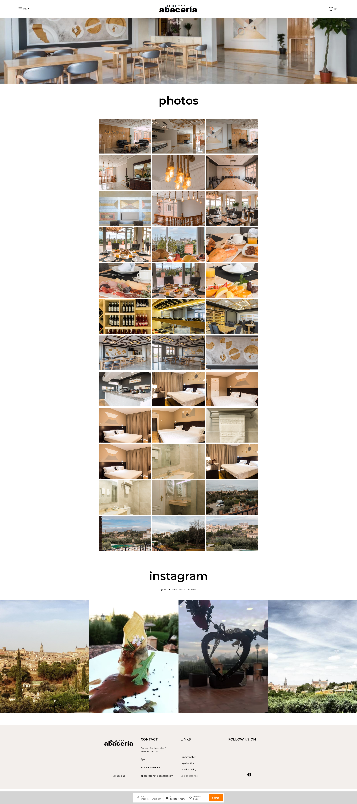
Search (215, 797)
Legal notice (187, 763)
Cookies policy (188, 769)
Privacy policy (188, 757)
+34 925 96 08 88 (150, 767)
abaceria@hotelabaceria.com (157, 776)
